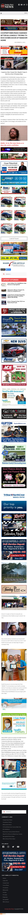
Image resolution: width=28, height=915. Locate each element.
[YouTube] (18, 847)
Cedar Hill (5, 880)
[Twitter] (24, 5)
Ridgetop (5, 897)
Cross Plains (6, 885)
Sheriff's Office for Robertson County (12, 834)
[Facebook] (19, 5)
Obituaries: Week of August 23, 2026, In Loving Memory (15, 290)
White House (6, 901)
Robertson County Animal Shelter (11, 831)
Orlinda (4, 892)
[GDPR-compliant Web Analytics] (3, 914)
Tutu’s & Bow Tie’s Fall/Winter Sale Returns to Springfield (16, 284)
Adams (4, 878)
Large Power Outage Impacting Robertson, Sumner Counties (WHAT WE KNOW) (16, 296)
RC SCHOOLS (6, 829)
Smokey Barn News (9, 909)
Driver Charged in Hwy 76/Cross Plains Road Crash (16, 302)
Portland (5, 894)
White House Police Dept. (9, 838)
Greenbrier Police (7, 822)
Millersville (5, 890)
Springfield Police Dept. (9, 836)
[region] (14, 311)
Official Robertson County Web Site (12, 827)
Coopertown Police (7, 820)
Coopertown (6, 883)
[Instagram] (26, 5)
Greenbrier (5, 887)
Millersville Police (7, 824)
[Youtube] (21, 5)
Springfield (5, 899)
